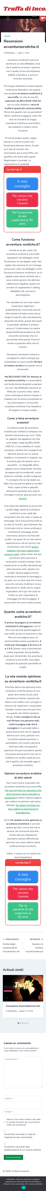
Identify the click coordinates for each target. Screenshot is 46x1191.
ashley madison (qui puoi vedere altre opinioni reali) (21, 550)
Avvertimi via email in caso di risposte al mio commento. (19, 1136)
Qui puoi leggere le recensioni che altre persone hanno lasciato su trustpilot (22, 794)
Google (23, 498)
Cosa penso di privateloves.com (23, 1006)
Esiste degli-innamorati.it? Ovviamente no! (11, 945)
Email (9, 1111)
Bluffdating (10, 53)
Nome (9, 1098)
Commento (11, 1059)
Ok (24, 1187)
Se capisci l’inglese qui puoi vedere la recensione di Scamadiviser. (24, 809)
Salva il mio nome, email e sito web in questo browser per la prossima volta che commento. (23, 1122)
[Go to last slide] (7, 998)
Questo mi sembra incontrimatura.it (34, 945)
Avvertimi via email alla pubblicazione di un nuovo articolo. (22, 1148)
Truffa (7, 36)
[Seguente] (39, 998)
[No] (43, 1184)
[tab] (18, 1023)
